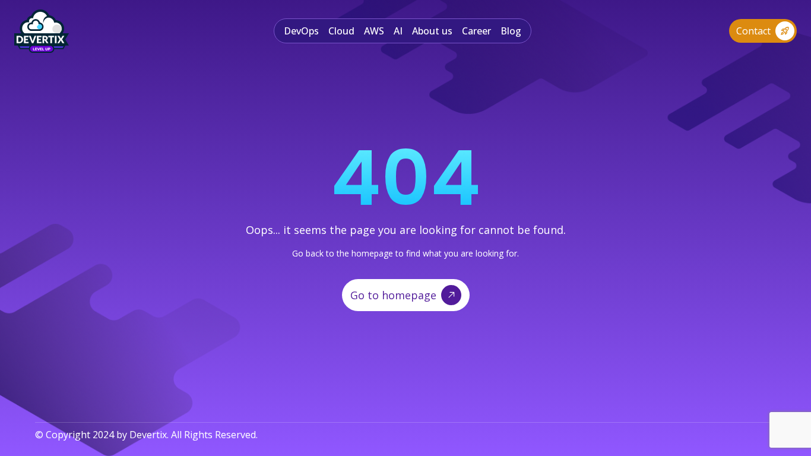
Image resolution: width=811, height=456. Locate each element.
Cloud (341, 30)
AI (398, 30)
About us (432, 30)
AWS (374, 30)
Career (476, 30)
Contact (753, 30)
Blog (510, 30)
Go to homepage (393, 295)
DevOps (301, 30)
